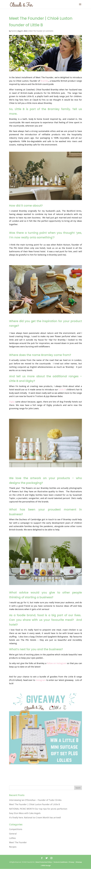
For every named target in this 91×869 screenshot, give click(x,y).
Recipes (12, 846)
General (13, 833)
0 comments (48, 31)
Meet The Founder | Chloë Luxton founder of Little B (34, 804)
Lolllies (12, 838)
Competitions (15, 829)
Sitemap (79, 862)
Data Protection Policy (44, 862)
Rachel (13, 31)
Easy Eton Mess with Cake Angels (25, 813)
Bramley (44, 80)
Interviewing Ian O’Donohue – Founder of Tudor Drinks (35, 800)
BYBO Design (46, 865)
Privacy (72, 862)
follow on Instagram (56, 663)
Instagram (41, 680)
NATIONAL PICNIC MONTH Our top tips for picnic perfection (38, 808)
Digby (12, 401)
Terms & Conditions (60, 862)
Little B (62, 389)
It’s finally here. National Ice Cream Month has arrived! (35, 817)
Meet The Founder (35, 31)
